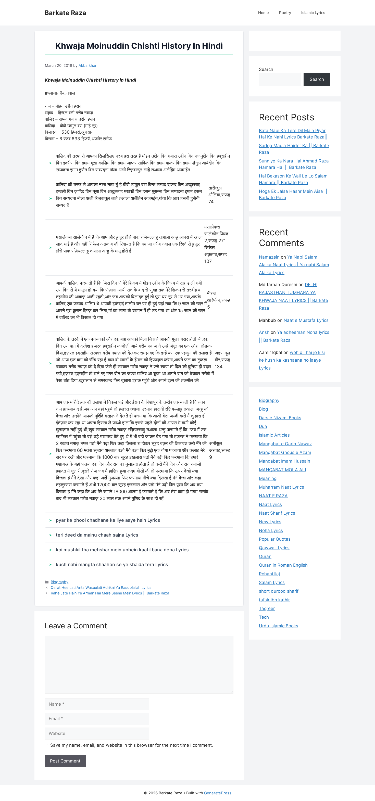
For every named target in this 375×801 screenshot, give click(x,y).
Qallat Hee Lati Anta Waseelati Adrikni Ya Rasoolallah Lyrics (101, 587)
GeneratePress (217, 793)
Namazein (269, 257)
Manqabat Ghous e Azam (285, 452)
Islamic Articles (274, 435)
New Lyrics (270, 521)
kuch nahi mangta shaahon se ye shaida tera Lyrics (112, 564)
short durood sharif (278, 591)
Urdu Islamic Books (278, 625)
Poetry (285, 12)
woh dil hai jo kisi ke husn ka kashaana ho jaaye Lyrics (292, 360)
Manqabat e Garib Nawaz (285, 443)
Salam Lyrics (272, 582)
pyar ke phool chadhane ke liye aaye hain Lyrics (108, 520)
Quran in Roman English (283, 565)
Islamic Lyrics (313, 12)
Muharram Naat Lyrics (281, 487)
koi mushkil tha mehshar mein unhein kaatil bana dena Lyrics (122, 549)
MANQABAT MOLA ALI (282, 469)
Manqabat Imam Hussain (284, 461)
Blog (263, 409)
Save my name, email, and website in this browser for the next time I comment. (131, 745)
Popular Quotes (275, 539)
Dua (263, 426)
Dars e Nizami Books (280, 417)
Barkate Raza (65, 13)
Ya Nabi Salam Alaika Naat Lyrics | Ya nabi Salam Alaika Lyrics (294, 265)
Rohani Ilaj (269, 573)
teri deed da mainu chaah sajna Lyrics (97, 535)
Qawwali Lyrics (274, 547)
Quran (265, 556)
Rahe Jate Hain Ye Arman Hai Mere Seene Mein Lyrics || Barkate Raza (110, 593)
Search (266, 69)
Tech (264, 617)
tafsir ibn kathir (274, 599)
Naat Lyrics (270, 504)
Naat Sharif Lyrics (277, 513)
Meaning (268, 478)
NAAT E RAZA (273, 495)
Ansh (264, 332)
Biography (59, 582)
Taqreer (267, 608)
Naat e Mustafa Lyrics (306, 320)
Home (263, 12)
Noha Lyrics (271, 530)
